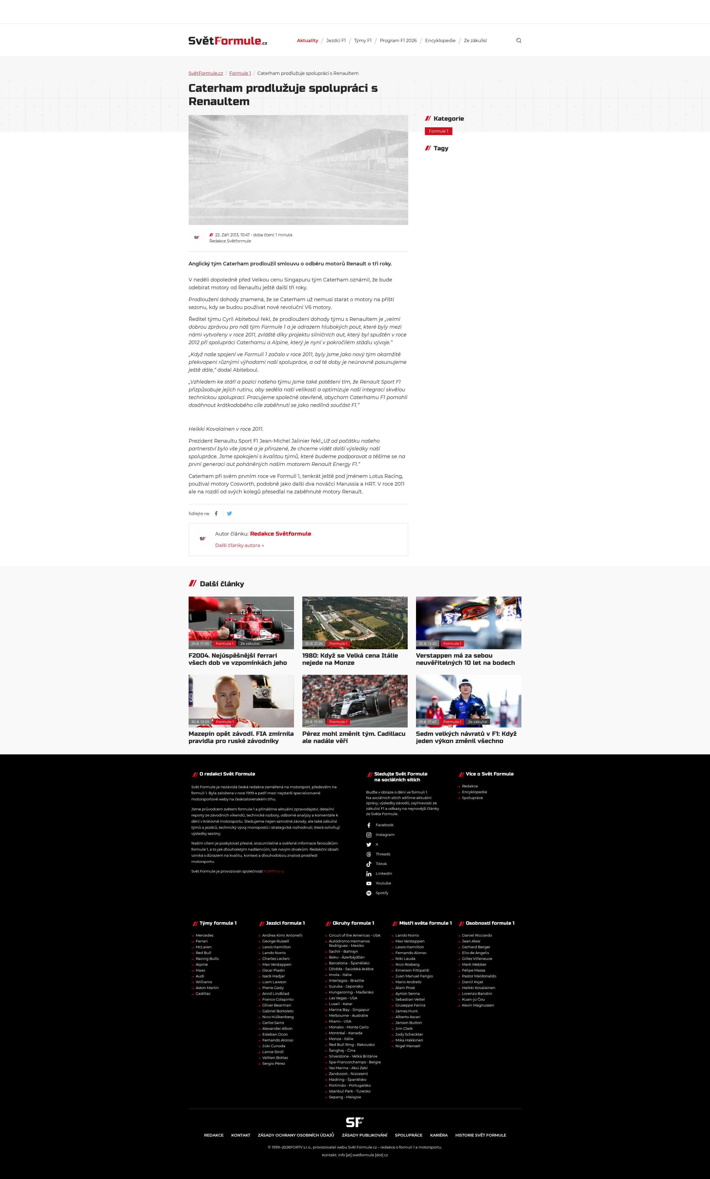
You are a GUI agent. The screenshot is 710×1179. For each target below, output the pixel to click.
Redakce (470, 786)
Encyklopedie (440, 40)
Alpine (202, 964)
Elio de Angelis (475, 952)
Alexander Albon (277, 1028)
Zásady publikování (364, 1135)
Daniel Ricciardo (477, 935)
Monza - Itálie (341, 1038)
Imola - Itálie (340, 974)
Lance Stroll (273, 1051)
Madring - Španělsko (347, 1079)
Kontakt (240, 1135)
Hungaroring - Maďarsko (351, 992)
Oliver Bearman (276, 1005)
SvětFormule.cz (206, 73)
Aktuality (307, 40)
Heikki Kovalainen (478, 987)
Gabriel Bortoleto (277, 1011)
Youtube (383, 883)
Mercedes (204, 935)
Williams (204, 982)
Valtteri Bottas (275, 1057)
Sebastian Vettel (410, 999)
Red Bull (203, 952)
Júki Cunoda (273, 1046)
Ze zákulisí (475, 40)
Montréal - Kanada (345, 1033)
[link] (518, 40)
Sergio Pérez (273, 1063)
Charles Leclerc (276, 958)
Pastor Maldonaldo (479, 976)
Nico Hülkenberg (278, 1017)
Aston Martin (207, 987)
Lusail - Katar (341, 1003)
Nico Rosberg (407, 964)
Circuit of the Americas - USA (354, 935)
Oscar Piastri (273, 970)
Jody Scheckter (409, 1034)
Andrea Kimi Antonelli (282, 935)
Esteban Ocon (275, 1034)
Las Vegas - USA (343, 998)
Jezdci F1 (336, 40)
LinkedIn (384, 873)
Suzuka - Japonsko (346, 986)
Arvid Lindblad (275, 993)
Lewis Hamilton (276, 947)
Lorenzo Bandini (477, 993)
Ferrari (202, 941)
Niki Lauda (405, 958)
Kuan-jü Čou (473, 999)
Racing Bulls (207, 958)
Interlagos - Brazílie (346, 980)
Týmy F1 (363, 40)
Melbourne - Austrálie (348, 1015)
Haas (200, 970)
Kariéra (439, 1135)
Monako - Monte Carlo (349, 1027)
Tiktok (381, 863)
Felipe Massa (473, 970)
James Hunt (406, 1011)
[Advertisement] (355, 11)
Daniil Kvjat (472, 982)
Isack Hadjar (273, 976)
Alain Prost (405, 987)
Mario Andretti (408, 982)
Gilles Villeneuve (477, 958)
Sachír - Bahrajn (343, 951)
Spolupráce (472, 797)
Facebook (385, 825)
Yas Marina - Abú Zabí (348, 1068)
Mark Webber (474, 964)
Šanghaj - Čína (342, 1050)
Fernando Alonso (277, 1040)
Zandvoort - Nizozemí (348, 1073)
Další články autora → (239, 545)
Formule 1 (240, 73)
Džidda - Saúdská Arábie (351, 969)
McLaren (204, 947)
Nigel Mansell (407, 1046)
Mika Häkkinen (409, 1040)
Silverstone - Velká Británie (353, 1056)
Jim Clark (404, 1028)
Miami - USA (340, 1021)
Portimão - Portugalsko (350, 1085)
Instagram (385, 834)
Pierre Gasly (273, 987)
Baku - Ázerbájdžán (347, 957)
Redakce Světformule (230, 241)
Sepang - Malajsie (345, 1097)
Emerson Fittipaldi (412, 970)
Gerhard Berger (476, 947)
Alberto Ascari (407, 1017)
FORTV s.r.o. (274, 871)
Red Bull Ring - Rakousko (352, 1044)
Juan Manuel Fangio (414, 976)
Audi (200, 976)
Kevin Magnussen (478, 1005)
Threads (383, 854)
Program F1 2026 (398, 40)
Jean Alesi (471, 941)
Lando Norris (274, 952)
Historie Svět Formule (480, 1135)
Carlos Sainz (273, 1022)
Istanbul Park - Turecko (350, 1091)
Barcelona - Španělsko (349, 963)
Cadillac (203, 993)
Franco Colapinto (277, 999)
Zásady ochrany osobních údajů (296, 1135)
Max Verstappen (276, 964)
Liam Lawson (274, 982)
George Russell (275, 941)
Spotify (382, 893)
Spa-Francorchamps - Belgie (355, 1062)
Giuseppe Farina (410, 1005)
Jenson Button (408, 1022)
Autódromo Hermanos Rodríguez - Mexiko (349, 943)
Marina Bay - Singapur (349, 1009)
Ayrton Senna (407, 993)
